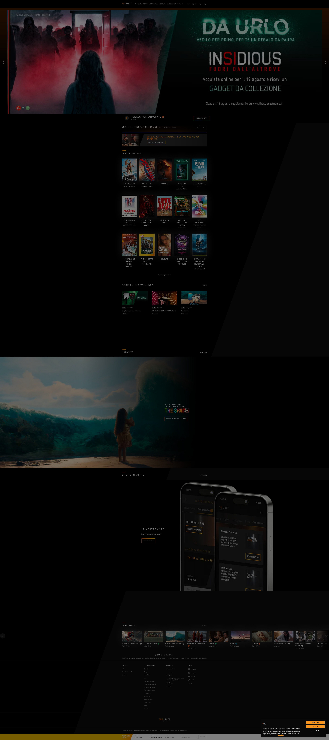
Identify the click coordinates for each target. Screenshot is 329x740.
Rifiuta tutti (315, 726)
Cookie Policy (281, 735)
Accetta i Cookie (315, 722)
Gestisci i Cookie (315, 731)
